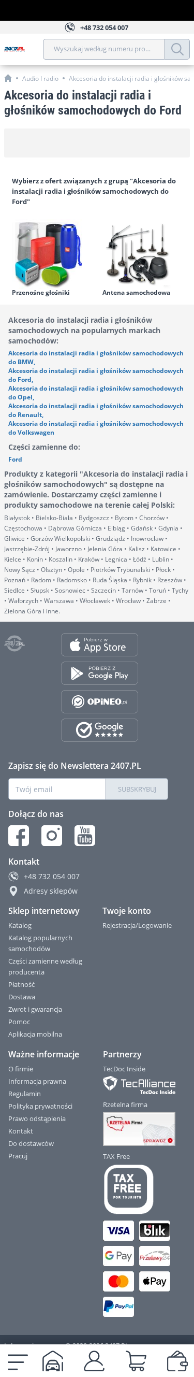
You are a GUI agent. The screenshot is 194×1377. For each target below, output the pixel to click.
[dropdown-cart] (136, 1361)
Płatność (21, 984)
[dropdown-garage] (52, 1361)
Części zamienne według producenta (45, 966)
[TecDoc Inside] (136, 1085)
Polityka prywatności (40, 1106)
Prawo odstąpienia (37, 1118)
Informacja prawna (37, 1081)
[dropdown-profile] (94, 1361)
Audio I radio (40, 78)
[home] (8, 78)
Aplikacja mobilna (35, 1034)
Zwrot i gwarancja (35, 1009)
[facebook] (18, 835)
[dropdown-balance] (177, 1361)
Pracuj (17, 1155)
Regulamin (24, 1093)
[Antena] (142, 254)
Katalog (20, 925)
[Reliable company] (136, 1129)
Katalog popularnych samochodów (40, 943)
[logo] (23, 49)
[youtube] (84, 835)
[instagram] (51, 835)
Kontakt (20, 1131)
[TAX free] (136, 1189)
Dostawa (21, 996)
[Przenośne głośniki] (52, 254)
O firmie (20, 1068)
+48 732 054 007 (52, 876)
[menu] (17, 1361)
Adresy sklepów (51, 891)
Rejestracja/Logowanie (137, 925)
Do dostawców (31, 1143)
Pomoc (19, 1021)
